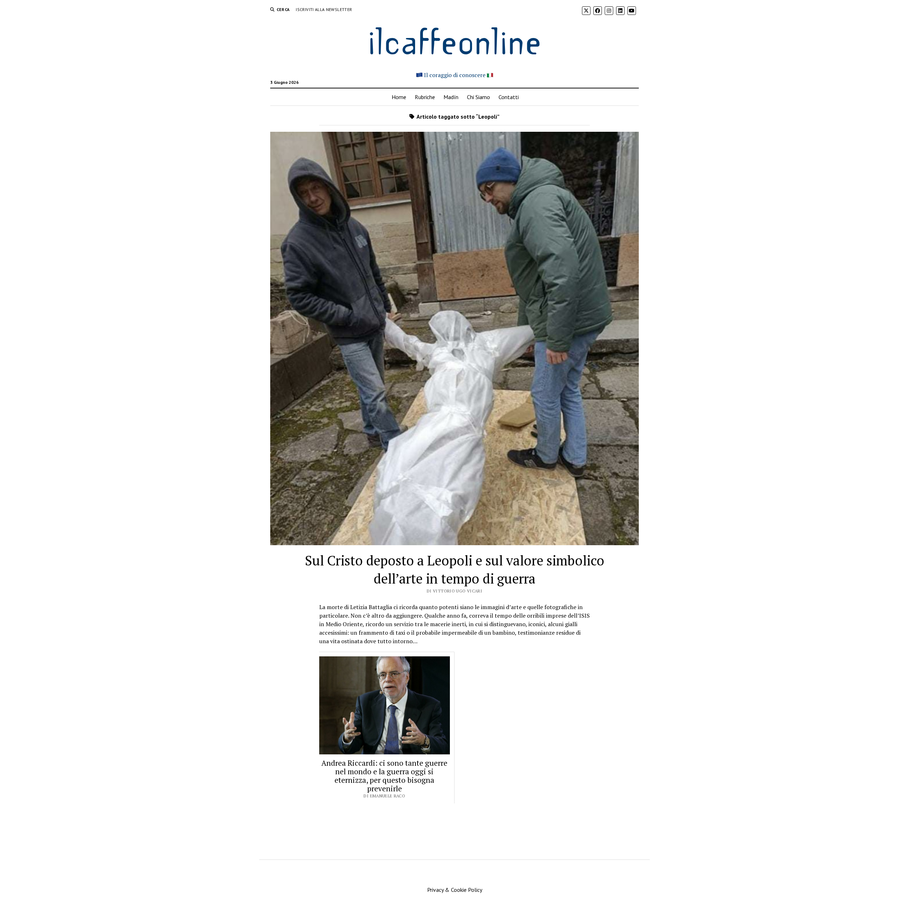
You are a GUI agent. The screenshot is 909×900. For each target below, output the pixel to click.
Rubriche (425, 97)
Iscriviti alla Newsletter (324, 9)
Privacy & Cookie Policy (454, 889)
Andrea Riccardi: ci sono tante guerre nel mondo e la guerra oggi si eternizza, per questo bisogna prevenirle (384, 775)
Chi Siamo (478, 97)
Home (399, 97)
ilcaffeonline (454, 39)
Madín (450, 97)
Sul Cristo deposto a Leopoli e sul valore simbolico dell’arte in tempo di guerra (454, 569)
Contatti (509, 97)
